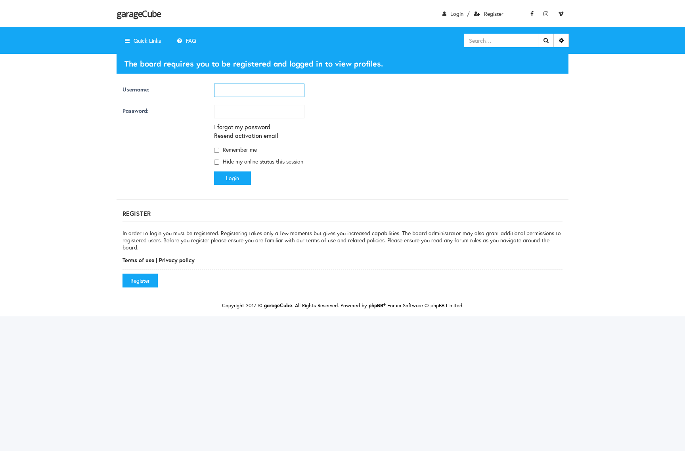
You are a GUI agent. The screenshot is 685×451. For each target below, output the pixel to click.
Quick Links (147, 40)
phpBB (376, 305)
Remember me (239, 149)
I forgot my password (242, 127)
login (456, 13)
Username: (135, 89)
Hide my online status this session (262, 161)
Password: (135, 110)
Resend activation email (246, 135)
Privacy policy (177, 260)
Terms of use (138, 260)
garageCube (139, 13)
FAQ (191, 40)
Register (493, 13)
